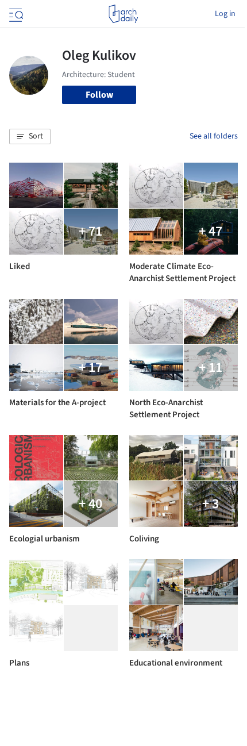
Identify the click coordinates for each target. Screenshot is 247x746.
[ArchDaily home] (123, 14)
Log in (225, 14)
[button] (30, 137)
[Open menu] (15, 14)
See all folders (214, 136)
